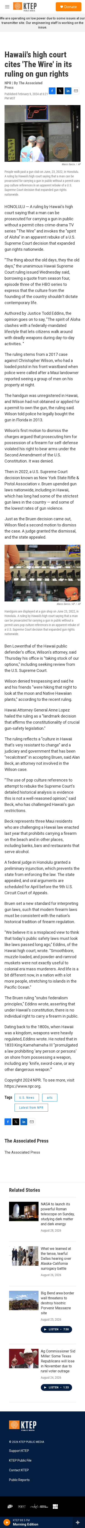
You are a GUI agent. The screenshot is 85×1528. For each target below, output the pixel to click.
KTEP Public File (20, 1460)
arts (50, 1097)
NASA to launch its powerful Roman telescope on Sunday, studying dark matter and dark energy (58, 1214)
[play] (7, 1522)
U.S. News (26, 1097)
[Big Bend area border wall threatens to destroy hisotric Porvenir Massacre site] (24, 1300)
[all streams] (79, 1522)
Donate (70, 7)
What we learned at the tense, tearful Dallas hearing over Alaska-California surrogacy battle (56, 1258)
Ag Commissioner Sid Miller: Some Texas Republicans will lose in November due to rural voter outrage (58, 1361)
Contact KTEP (19, 1470)
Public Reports (19, 1480)
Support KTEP (19, 1451)
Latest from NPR (31, 1107)
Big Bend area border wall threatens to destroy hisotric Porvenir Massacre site (57, 1303)
